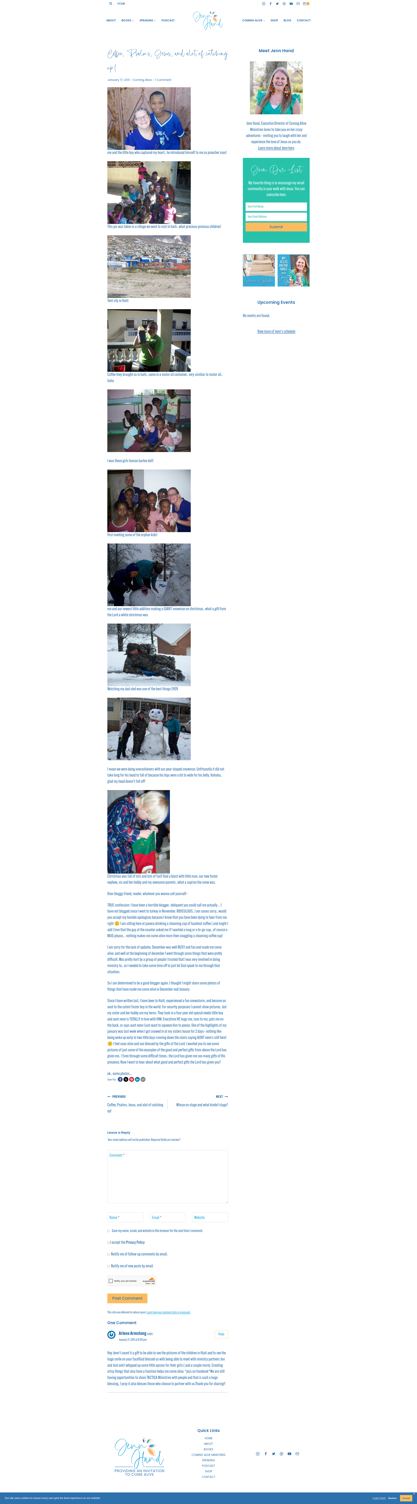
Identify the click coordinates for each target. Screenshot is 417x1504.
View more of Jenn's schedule (276, 332)
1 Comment (163, 80)
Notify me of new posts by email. (132, 1266)
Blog (287, 20)
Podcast (168, 20)
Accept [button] (406, 1498)
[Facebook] (270, 3)
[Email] (298, 3)
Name (114, 1218)
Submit (276, 226)
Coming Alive (142, 80)
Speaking (208, 1460)
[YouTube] (291, 3)
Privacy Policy (135, 1242)
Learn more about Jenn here (276, 148)
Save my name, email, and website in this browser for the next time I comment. (157, 1231)
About (111, 20)
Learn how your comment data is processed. (168, 1312)
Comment (117, 1155)
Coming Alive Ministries (208, 1455)
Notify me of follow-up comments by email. (139, 1254)
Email (157, 1218)
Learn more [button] (379, 1498)
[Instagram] (263, 3)
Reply (221, 1334)
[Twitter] (277, 3)
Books (208, 1449)
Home (121, 4)
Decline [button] (392, 1498)
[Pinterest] (284, 3)
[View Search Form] (110, 3)
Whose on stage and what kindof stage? (202, 1101)
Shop (274, 20)
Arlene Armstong (132, 1333)
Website (199, 1218)
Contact (304, 20)
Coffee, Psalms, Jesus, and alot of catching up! (135, 1104)
